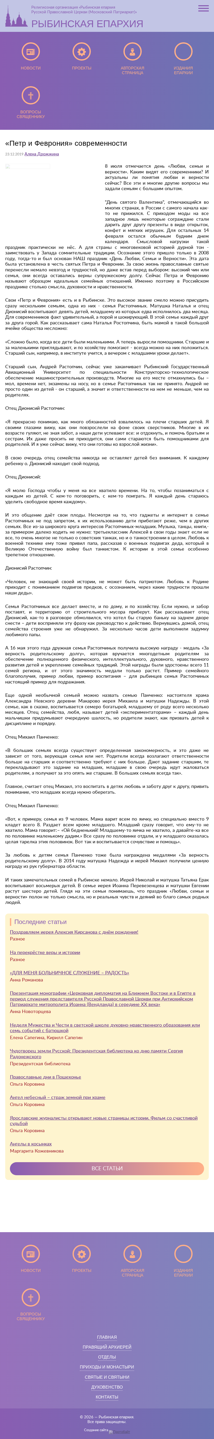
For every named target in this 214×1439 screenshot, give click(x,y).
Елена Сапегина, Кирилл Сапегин (46, 1038)
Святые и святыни (107, 1377)
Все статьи (107, 1168)
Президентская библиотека (40, 1064)
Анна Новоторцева (30, 1011)
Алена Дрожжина (42, 154)
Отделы (107, 1357)
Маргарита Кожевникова (37, 1151)
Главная (107, 1337)
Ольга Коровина (27, 1084)
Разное (17, 939)
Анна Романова (26, 980)
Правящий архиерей (107, 1347)
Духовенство (107, 1387)
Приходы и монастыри (107, 1367)
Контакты (107, 1397)
